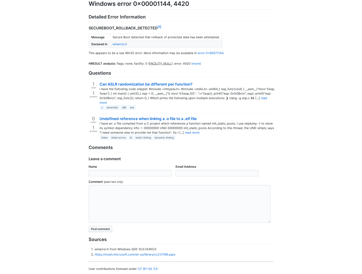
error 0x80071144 (210, 53)
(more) (196, 63)
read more (192, 132)
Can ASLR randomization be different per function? (146, 84)
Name (93, 166)
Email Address (186, 166)
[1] (159, 27)
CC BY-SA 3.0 (148, 269)
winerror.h (120, 44)
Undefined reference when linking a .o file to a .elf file (148, 118)
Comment (96, 182)
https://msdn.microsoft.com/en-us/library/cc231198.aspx (135, 254)
